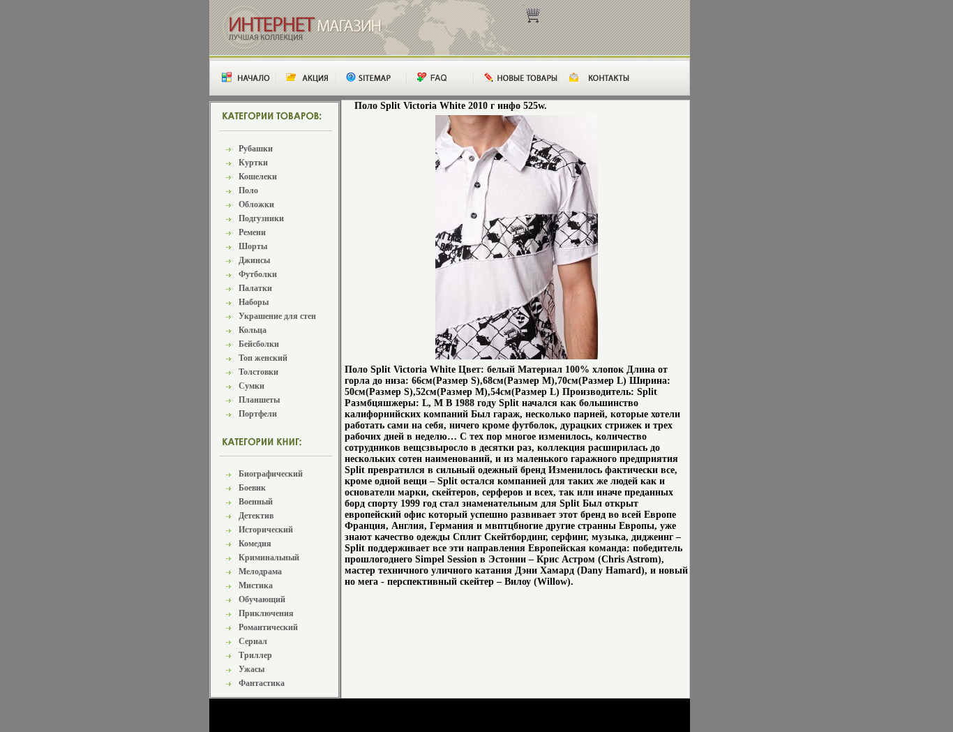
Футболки (258, 274)
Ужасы (251, 669)
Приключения (266, 613)
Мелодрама (260, 571)
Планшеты (259, 400)
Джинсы (254, 260)
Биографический (271, 474)
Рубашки (256, 149)
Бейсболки (259, 344)
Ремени (252, 232)
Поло (248, 190)
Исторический (266, 530)
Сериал (253, 641)
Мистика (256, 585)
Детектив (256, 516)
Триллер (255, 655)
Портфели (258, 414)
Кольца (253, 330)
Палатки (255, 288)
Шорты (253, 246)
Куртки (253, 162)
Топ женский (263, 358)
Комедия (255, 543)
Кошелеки (258, 176)
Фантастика (262, 683)
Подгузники (261, 218)
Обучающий (262, 599)
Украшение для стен (277, 316)
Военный (256, 502)
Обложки (256, 204)
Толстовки (258, 372)
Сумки (251, 386)
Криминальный (269, 557)
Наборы (254, 302)
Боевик (252, 488)
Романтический (268, 627)
